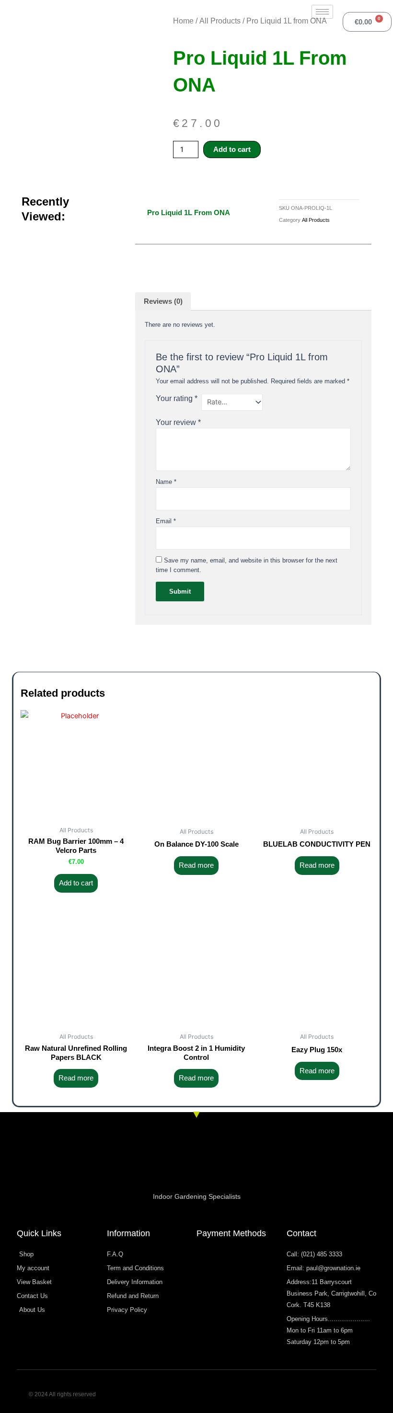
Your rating (176, 398)
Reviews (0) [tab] (163, 301)
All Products (220, 21)
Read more (196, 865)
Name (166, 481)
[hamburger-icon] (322, 12)
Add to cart (232, 149)
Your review (178, 422)
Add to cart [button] (76, 883)
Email (166, 521)
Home (183, 21)
